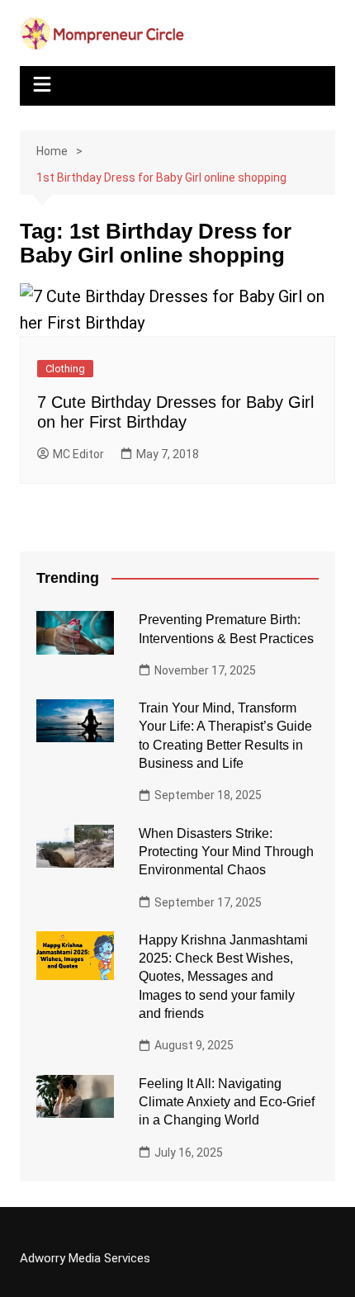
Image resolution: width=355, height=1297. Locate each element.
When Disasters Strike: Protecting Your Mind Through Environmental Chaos (226, 852)
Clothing (65, 368)
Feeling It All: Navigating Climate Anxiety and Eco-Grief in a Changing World (227, 1102)
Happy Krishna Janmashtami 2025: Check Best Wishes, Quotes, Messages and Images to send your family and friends (223, 977)
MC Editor (78, 454)
